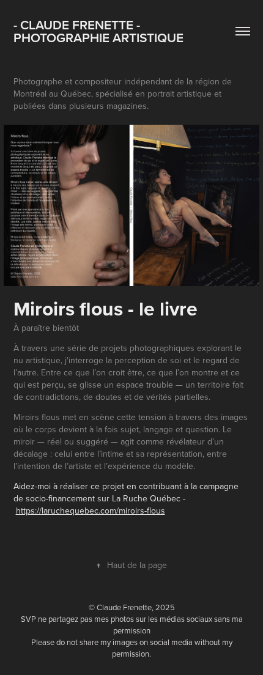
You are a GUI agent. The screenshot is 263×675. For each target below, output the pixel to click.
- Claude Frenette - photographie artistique (98, 30)
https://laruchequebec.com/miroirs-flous (90, 510)
